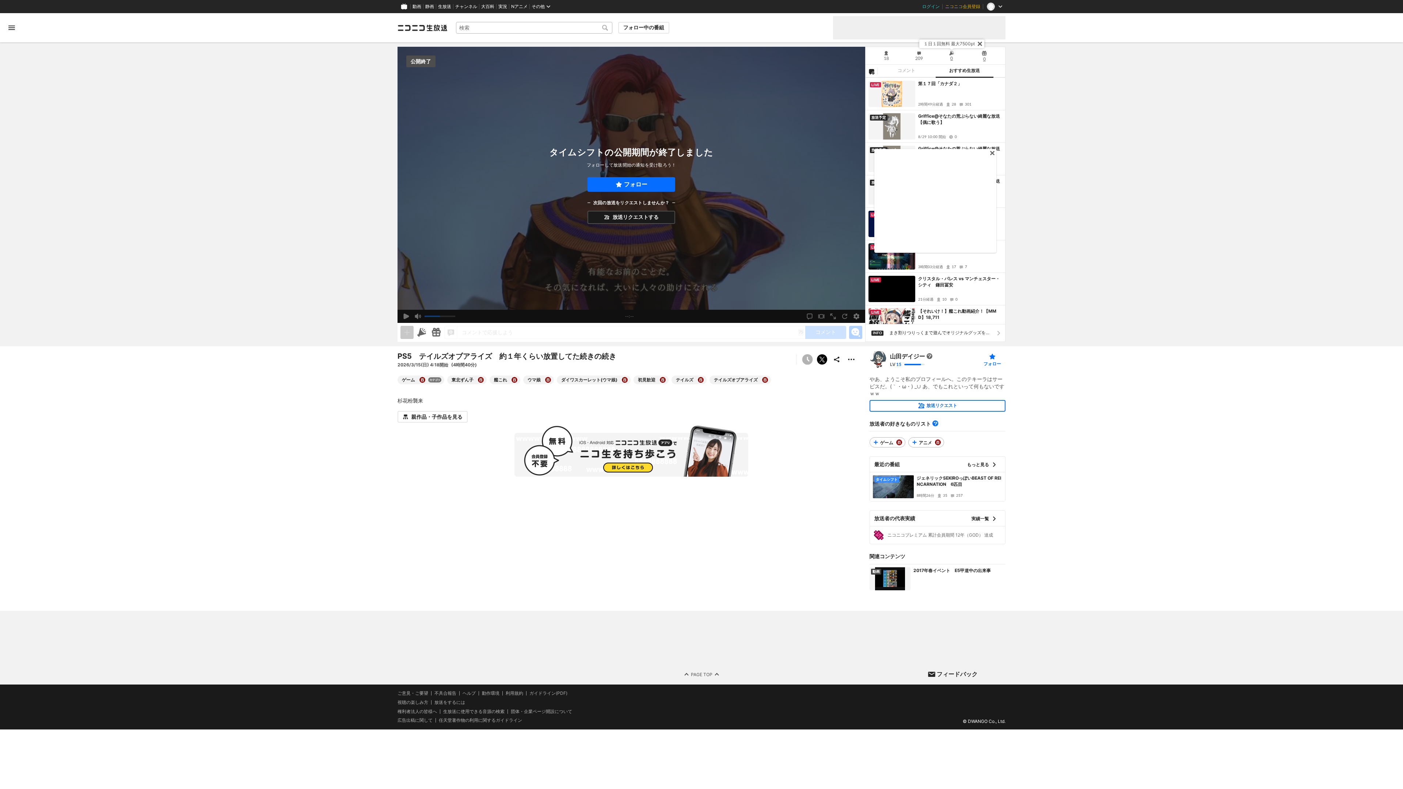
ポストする (822, 359)
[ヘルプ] (935, 423)
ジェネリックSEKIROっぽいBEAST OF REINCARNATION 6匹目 (959, 481)
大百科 (487, 6)
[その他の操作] (851, 359)
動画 (416, 6)
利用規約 (514, 693)
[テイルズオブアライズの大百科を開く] (765, 380)
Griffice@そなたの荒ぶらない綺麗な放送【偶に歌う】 (959, 119)
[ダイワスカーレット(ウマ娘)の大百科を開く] (625, 380)
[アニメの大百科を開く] (938, 442)
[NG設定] (871, 71)
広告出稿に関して (415, 720)
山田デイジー (907, 356)
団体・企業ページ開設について (541, 711)
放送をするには (449, 702)
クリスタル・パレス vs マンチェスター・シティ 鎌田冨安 (959, 281)
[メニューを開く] (11, 27)
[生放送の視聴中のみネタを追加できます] (407, 332)
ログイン (931, 6)
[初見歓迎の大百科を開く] (663, 380)
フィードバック (957, 674)
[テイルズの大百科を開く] (701, 380)
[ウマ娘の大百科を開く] (548, 380)
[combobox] (534, 28)
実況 (502, 6)
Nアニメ (519, 6)
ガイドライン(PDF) (548, 693)
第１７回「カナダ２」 (940, 83)
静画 (429, 6)
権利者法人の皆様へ (417, 711)
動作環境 (490, 693)
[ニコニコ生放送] (422, 27)
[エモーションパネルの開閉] (855, 332)
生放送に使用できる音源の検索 (474, 711)
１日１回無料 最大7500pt (949, 43)
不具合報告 (445, 693)
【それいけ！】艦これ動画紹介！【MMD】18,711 (957, 314)
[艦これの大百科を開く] (514, 380)
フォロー (635, 184)
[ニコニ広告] (421, 332)
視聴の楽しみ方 (413, 702)
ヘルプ (469, 693)
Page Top (701, 674)
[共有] (837, 359)
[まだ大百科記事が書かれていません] (929, 356)
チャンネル (466, 6)
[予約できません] (807, 359)
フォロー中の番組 (643, 27)
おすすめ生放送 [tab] (964, 70)
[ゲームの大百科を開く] (422, 380)
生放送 (444, 6)
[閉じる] (980, 43)
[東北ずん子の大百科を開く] (481, 380)
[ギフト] (436, 332)
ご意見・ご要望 (413, 693)
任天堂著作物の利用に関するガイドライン (480, 720)
